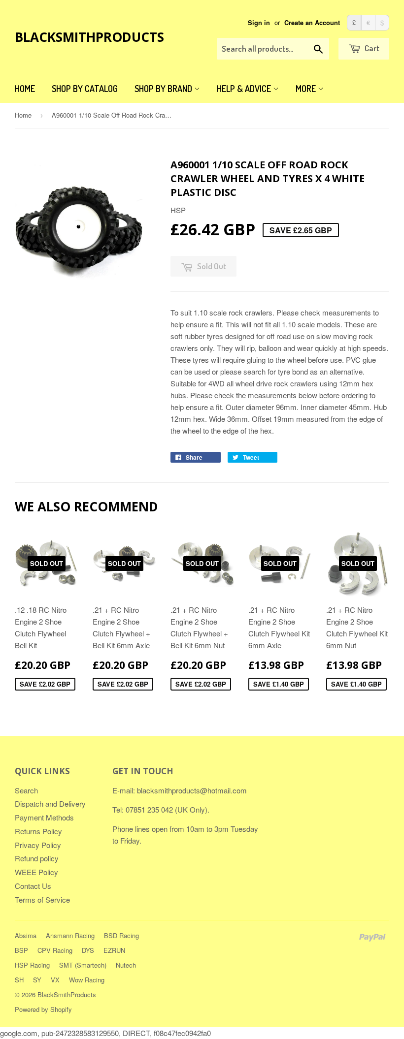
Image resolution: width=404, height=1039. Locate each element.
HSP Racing (32, 965)
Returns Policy (38, 831)
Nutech (126, 965)
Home (25, 88)
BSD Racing (121, 935)
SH (19, 979)
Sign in (259, 22)
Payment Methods (44, 817)
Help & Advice (245, 88)
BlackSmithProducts (89, 37)
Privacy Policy (38, 845)
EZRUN (114, 950)
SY (37, 979)
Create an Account (312, 22)
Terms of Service (42, 899)
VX (55, 979)
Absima (25, 935)
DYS (88, 950)
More (307, 88)
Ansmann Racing (70, 935)
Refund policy (37, 858)
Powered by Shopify (43, 1009)
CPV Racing (54, 950)
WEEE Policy (36, 872)
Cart (371, 48)
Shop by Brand (164, 88)
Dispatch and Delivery (50, 803)
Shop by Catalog (85, 88)
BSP (21, 950)
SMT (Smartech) (82, 965)
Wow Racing (86, 979)
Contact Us (33, 886)
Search (26, 790)
